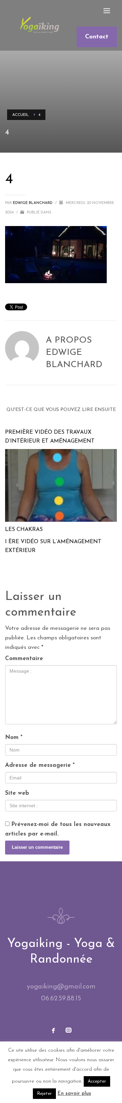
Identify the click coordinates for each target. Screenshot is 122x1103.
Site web (17, 793)
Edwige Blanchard (33, 203)
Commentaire (24, 658)
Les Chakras (24, 529)
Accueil (20, 115)
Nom (13, 737)
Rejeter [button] (44, 1093)
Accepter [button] (97, 1081)
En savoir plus (74, 1093)
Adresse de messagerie (40, 765)
